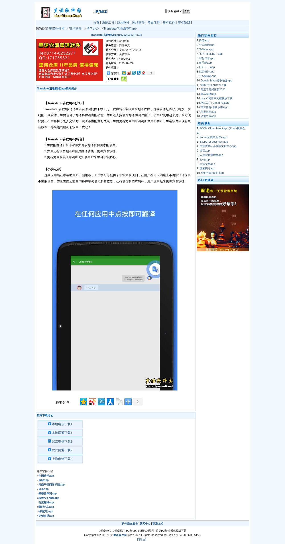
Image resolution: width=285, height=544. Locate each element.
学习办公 (92, 28)
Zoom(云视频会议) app (213, 137)
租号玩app (205, 62)
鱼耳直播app (208, 93)
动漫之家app (208, 116)
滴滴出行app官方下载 (213, 85)
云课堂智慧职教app (211, 155)
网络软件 (138, 22)
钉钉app (205, 159)
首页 (96, 22)
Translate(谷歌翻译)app (120, 28)
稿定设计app (206, 71)
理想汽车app (206, 58)
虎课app (205, 150)
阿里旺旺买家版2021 (213, 89)
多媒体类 (153, 22)
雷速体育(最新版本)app (214, 107)
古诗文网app (207, 164)
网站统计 (142, 539)
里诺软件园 (57, 28)
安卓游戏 (184, 22)
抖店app (204, 40)
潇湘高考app (207, 168)
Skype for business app (214, 141)
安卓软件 (169, 22)
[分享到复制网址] (119, 401)
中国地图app (206, 45)
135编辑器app (207, 76)
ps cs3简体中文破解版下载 (216, 98)
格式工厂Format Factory (215, 102)
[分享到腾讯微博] (133, 72)
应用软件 (123, 22)
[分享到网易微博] (143, 72)
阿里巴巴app (208, 111)
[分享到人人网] (138, 72)
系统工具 (108, 22)
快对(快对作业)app (212, 172)
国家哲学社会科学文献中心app (218, 146)
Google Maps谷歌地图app (216, 80)
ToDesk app (206, 49)
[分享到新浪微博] (128, 72)
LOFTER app (207, 67)
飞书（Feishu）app (211, 53)
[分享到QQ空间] (123, 72)
